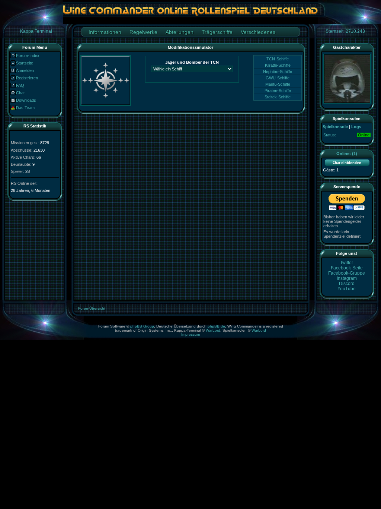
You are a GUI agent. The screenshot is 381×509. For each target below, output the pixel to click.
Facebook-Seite (347, 268)
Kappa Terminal (36, 31)
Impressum (190, 334)
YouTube (346, 288)
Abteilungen (179, 32)
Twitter (346, 262)
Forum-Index (27, 55)
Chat (20, 93)
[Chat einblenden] (347, 164)
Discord (347, 283)
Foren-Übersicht (91, 308)
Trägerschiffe (217, 32)
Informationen (105, 32)
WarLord (213, 330)
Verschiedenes (258, 32)
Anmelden (25, 70)
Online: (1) (346, 153)
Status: (329, 135)
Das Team (25, 107)
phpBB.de (216, 326)
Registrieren (27, 78)
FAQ (20, 85)
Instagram (347, 278)
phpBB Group (142, 326)
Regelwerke (143, 32)
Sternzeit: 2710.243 (345, 31)
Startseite (24, 63)
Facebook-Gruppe (346, 273)
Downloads (26, 100)
